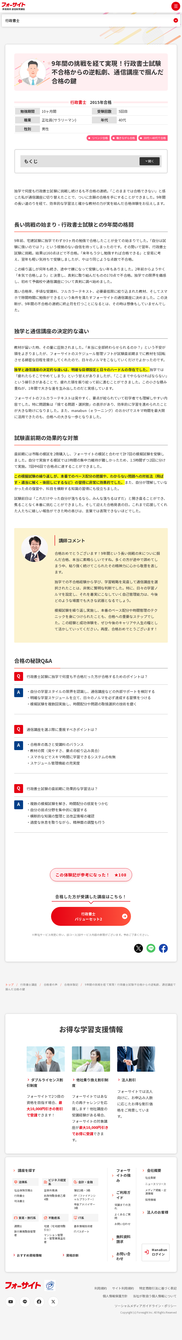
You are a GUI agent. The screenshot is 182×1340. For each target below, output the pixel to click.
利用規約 (100, 1288)
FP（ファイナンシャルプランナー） (85, 1197)
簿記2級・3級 (82, 1190)
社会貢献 (150, 1177)
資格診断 (72, 1255)
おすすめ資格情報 (29, 1255)
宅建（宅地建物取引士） (54, 1227)
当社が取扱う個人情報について (155, 1296)
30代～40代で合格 (155, 138)
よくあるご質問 (123, 1216)
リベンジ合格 (100, 138)
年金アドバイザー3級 (84, 1206)
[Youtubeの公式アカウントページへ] (10, 1301)
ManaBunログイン (159, 1252)
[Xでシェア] (138, 948)
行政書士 (12, 20)
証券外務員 (50, 1190)
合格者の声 (51, 984)
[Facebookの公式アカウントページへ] (39, 1301)
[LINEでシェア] (150, 948)
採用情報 (150, 1199)
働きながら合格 (125, 138)
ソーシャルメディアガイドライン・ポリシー (146, 1306)
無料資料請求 (123, 1239)
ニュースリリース (155, 1184)
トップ (9, 984)
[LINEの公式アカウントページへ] (25, 1301)
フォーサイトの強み (123, 1175)
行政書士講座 (28, 984)
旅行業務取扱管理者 (25, 1233)
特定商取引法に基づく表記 (158, 1288)
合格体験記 (71, 984)
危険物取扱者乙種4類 (54, 1197)
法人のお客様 (157, 1212)
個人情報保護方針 (115, 1296)
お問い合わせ (123, 1224)
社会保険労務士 (23, 1190)
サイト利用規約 (123, 1288)
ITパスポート (81, 1231)
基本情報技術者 (83, 1226)
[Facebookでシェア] (163, 948)
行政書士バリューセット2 (88, 916)
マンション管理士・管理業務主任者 (54, 1238)
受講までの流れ (123, 1206)
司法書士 (19, 1201)
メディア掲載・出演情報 (155, 1191)
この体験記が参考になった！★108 (90, 875)
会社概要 (154, 1170)
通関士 (18, 1226)
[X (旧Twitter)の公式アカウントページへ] (53, 1301)
